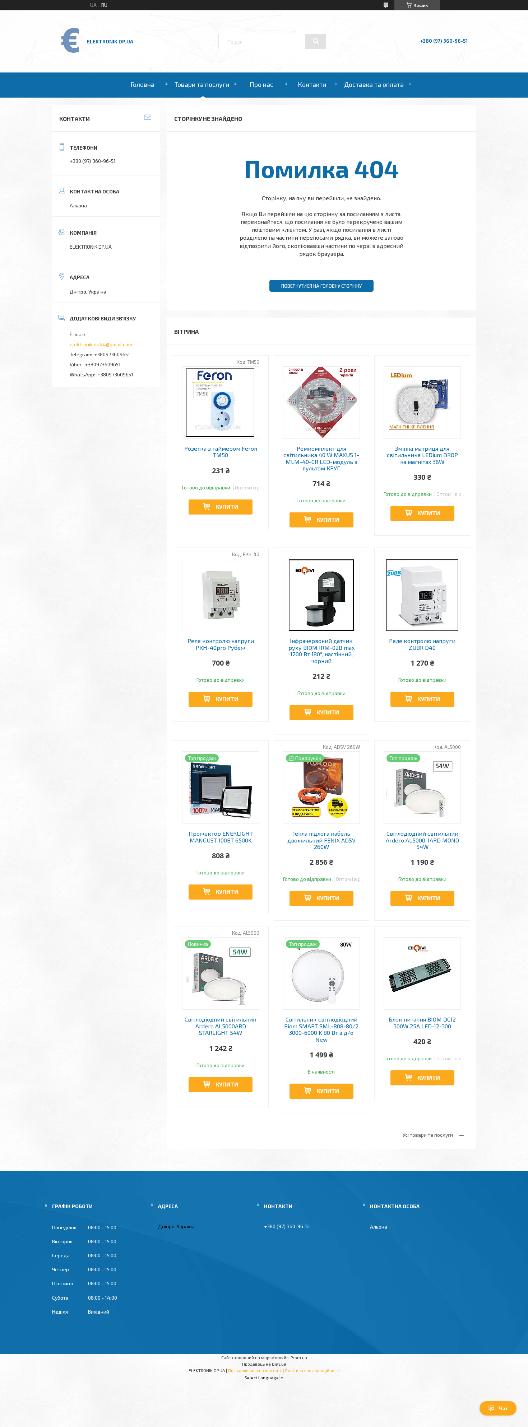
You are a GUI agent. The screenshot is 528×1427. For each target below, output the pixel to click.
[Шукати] (315, 41)
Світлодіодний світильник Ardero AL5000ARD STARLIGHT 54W (220, 1026)
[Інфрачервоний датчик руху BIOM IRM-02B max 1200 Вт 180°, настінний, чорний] (321, 595)
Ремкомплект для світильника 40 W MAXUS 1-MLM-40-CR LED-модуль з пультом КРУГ (321, 458)
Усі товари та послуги (428, 1135)
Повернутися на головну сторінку (321, 286)
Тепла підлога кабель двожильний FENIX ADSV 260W (321, 840)
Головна (142, 84)
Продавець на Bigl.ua (264, 1363)
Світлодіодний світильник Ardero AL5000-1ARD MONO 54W (422, 840)
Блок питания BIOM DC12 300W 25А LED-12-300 (422, 1022)
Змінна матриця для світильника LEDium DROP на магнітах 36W (422, 455)
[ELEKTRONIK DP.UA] (70, 52)
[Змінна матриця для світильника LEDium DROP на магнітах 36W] (422, 402)
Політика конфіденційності (312, 1370)
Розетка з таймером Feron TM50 (220, 451)
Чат (503, 1408)
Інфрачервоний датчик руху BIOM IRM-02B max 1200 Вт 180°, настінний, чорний (321, 651)
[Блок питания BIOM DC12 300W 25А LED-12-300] (422, 973)
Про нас (261, 84)
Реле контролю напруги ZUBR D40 (422, 644)
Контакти (312, 84)
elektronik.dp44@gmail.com (101, 344)
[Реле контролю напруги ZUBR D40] (422, 595)
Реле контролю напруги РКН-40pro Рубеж (220, 644)
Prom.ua (299, 1357)
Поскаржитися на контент (255, 1370)
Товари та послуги (202, 84)
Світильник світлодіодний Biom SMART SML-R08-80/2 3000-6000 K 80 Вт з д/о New (321, 1029)
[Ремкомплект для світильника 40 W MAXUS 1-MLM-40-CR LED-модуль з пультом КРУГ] (321, 402)
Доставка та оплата (374, 84)
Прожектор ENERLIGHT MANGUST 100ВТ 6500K (221, 836)
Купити (227, 506)
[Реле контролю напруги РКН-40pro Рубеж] (220, 595)
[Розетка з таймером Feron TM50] (220, 402)
